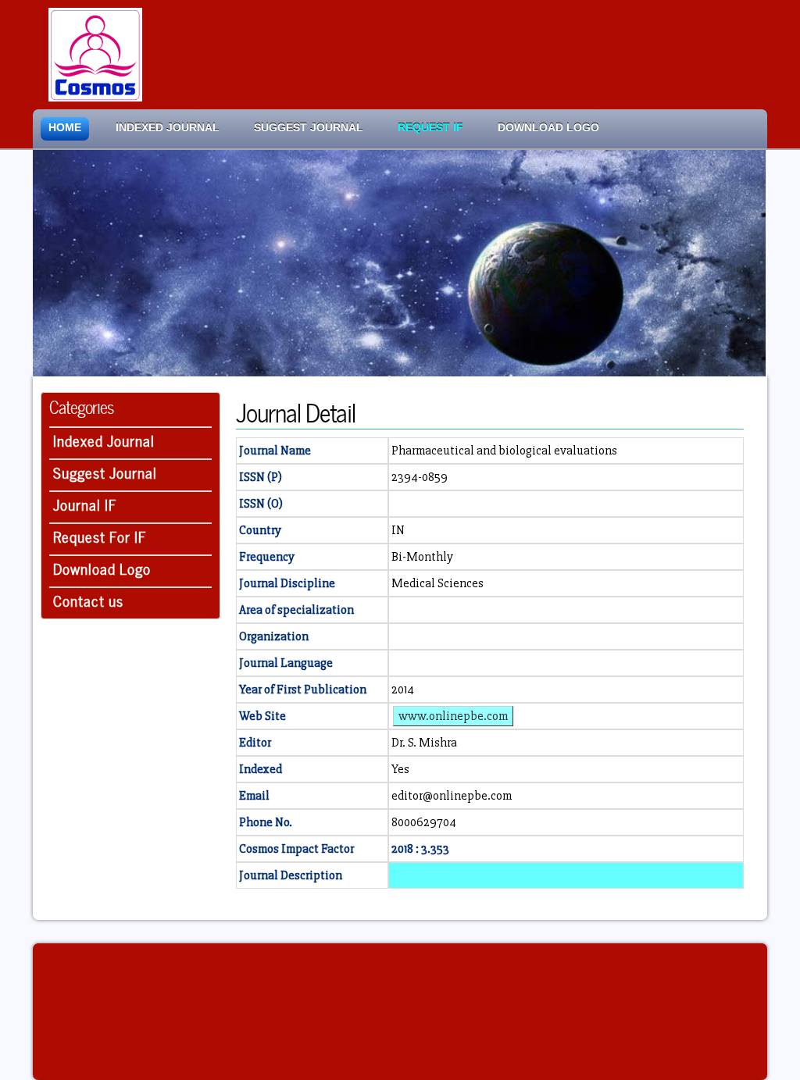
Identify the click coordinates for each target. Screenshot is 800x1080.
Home (64, 128)
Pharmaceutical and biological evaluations (504, 450)
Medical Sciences (437, 583)
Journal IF (85, 503)
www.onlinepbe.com (453, 716)
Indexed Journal (168, 128)
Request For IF (100, 535)
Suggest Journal (308, 128)
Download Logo (548, 128)
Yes (400, 769)
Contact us (88, 599)
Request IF (430, 128)
